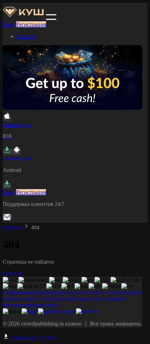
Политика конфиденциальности (41, 292)
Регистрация (31, 24)
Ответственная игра (76, 299)
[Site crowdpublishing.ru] (23, 18)
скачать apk (32, 338)
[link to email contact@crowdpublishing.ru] (7, 219)
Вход (9, 24)
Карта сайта (45, 305)
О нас (44, 299)
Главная (26, 36)
